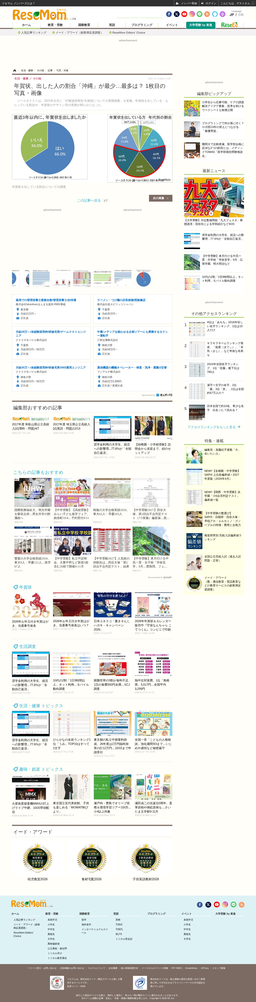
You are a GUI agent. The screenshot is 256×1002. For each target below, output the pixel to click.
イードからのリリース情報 (155, 968)
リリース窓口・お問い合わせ (42, 968)
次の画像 (158, 197)
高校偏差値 (54, 943)
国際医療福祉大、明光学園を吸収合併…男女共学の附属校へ (32, 514)
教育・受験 (55, 25)
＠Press (205, 968)
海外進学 (86, 924)
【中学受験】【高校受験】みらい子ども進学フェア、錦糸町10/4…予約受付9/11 (72, 514)
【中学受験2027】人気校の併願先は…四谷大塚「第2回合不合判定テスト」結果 (111, 562)
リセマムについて (96, 968)
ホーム (26, 25)
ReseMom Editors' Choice (128, 32)
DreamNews (191, 968)
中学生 (51, 929)
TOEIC (119, 924)
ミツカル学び (55, 953)
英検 (118, 919)
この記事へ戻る (92, 200)
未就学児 (52, 919)
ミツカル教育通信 (57, 958)
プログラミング (141, 25)
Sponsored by (148, 395)
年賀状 (25, 587)
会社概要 (113, 968)
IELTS (119, 934)
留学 (84, 919)
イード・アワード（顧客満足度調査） (79, 32)
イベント (172, 25)
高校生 (51, 934)
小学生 (51, 924)
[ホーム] (14, 70)
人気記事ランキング (33, 32)
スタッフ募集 (218, 968)
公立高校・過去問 (57, 948)
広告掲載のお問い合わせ (72, 968)
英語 (112, 25)
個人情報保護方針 (129, 968)
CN (240, 15)
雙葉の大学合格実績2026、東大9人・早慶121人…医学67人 (32, 562)
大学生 (51, 939)
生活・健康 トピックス (41, 705)
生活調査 (27, 646)
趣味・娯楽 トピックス (41, 769)
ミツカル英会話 (124, 939)
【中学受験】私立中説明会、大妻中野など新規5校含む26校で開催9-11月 (71, 562)
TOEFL (119, 929)
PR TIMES (177, 968)
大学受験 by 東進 (200, 25)
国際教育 (84, 25)
